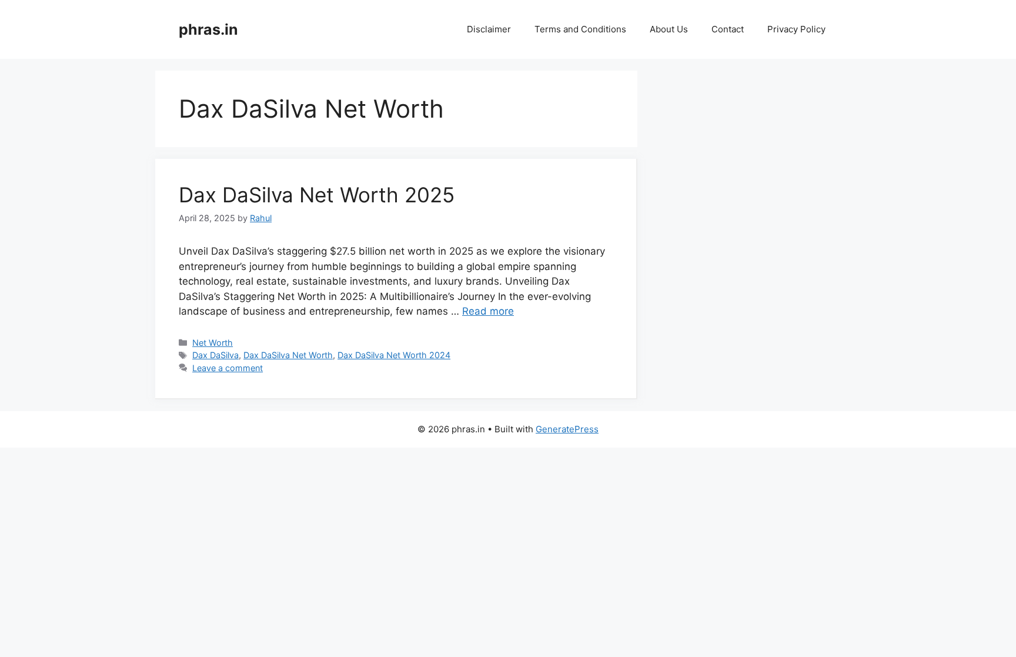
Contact (727, 29)
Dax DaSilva (215, 355)
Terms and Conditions (580, 29)
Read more (488, 311)
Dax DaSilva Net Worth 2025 (316, 194)
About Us (669, 29)
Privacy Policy (796, 29)
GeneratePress (567, 429)
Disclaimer (489, 29)
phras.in (208, 29)
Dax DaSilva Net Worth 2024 (393, 355)
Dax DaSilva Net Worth (288, 355)
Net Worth (212, 343)
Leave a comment (227, 368)
